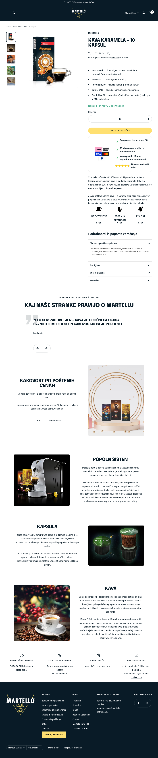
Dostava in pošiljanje (51, 719)
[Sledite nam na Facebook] (138, 703)
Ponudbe (77, 705)
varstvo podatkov (50, 705)
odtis (44, 724)
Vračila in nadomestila (52, 714)
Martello (93, 33)
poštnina (115, 57)
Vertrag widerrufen (54, 734)
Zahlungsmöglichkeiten (53, 700)
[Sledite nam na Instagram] (147, 703)
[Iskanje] (14, 13)
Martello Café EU (80, 728)
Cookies (45, 728)
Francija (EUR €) (15, 748)
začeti (8, 27)
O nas (75, 710)
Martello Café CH (81, 724)
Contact (76, 719)
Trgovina (77, 700)
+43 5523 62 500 (60, 673)
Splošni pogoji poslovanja (54, 710)
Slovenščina (130, 13)
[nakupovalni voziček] (150, 13)
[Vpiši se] (143, 13)
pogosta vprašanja (82, 714)
